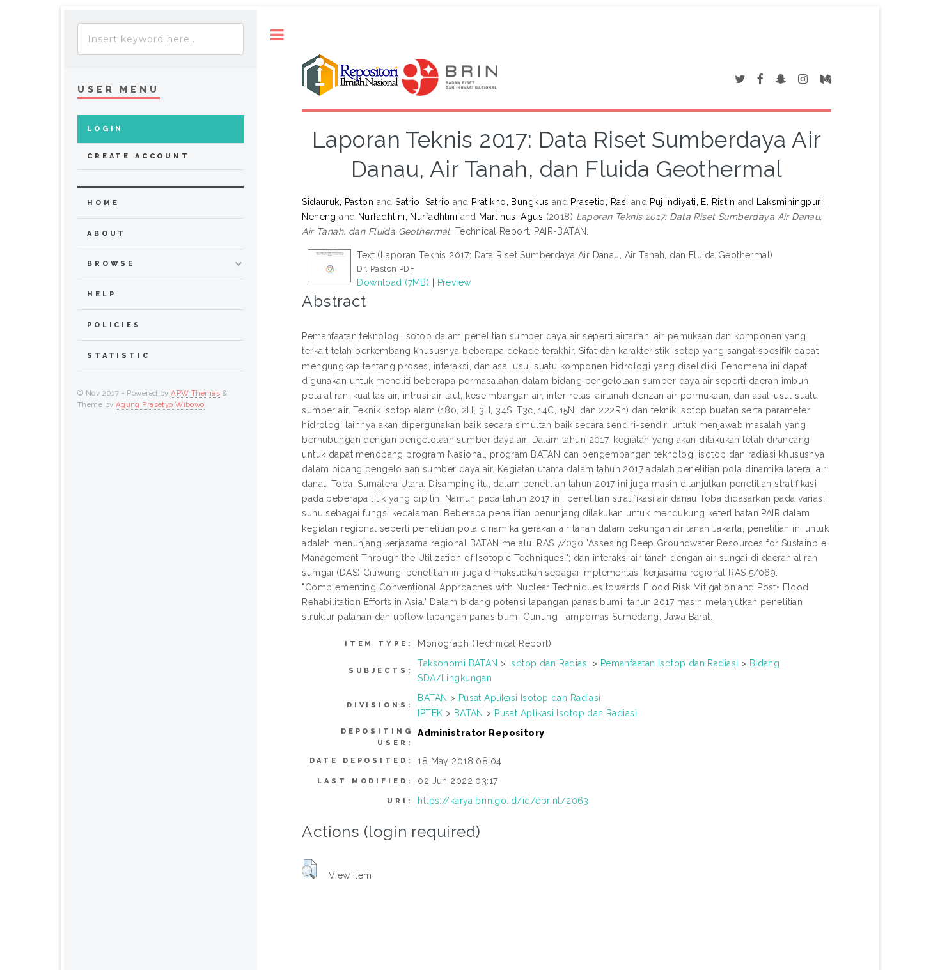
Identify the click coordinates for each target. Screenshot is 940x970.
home (103, 203)
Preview (454, 282)
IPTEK (430, 713)
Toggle (277, 35)
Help (101, 294)
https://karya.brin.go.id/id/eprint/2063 (503, 801)
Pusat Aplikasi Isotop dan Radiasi (529, 698)
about (106, 233)
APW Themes (195, 393)
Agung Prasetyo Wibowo (160, 404)
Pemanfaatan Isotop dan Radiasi (669, 663)
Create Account (138, 156)
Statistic (118, 355)
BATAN (432, 698)
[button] (309, 869)
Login (105, 129)
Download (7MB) (393, 282)
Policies (114, 325)
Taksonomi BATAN (457, 663)
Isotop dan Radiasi (549, 663)
